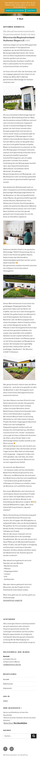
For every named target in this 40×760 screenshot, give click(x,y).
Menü (21, 19)
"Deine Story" (15, 723)
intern (5, 701)
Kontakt (6, 679)
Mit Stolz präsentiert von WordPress (15, 755)
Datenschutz (8, 684)
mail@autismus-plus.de (12, 664)
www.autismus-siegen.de (12, 600)
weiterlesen (31, 10)
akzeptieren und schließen (15, 10)
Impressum (7, 688)
